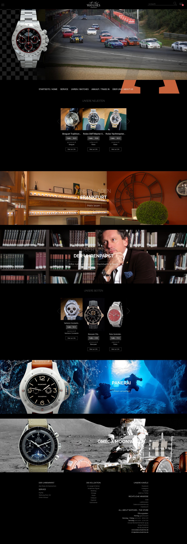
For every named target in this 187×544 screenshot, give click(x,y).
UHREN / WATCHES (80, 89)
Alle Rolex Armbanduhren (47, 486)
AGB (146, 500)
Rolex (93, 495)
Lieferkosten (144, 502)
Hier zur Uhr (72, 149)
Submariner (93, 502)
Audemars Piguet (93, 488)
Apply (175, 3)
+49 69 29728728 (142, 527)
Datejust (93, 498)
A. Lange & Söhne (93, 486)
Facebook (145, 486)
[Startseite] (93, 4)
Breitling (93, 491)
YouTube (145, 491)
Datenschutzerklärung (140, 504)
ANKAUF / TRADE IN (100, 89)
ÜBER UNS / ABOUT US (122, 89)
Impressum (144, 507)
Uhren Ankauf (43, 497)
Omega (93, 493)
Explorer (93, 500)
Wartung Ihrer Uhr (45, 495)
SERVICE (64, 89)
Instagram (145, 488)
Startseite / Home (48, 89)
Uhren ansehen (121, 391)
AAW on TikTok (143, 493)
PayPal (41, 493)
